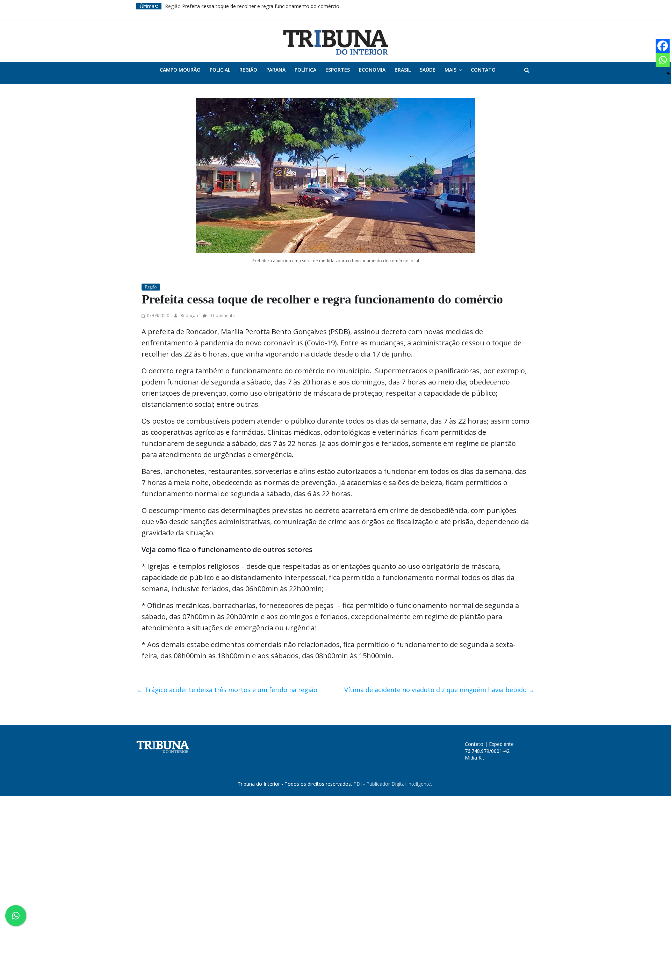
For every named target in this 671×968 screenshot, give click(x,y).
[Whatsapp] (663, 60)
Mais (450, 69)
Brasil (403, 69)
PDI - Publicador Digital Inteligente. (392, 783)
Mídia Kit (474, 757)
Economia (372, 69)
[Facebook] (663, 46)
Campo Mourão (180, 69)
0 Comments (221, 315)
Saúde (427, 69)
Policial (220, 69)
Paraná (276, 69)
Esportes (337, 69)
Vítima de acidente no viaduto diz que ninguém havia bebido (439, 689)
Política (305, 69)
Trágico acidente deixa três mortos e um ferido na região (226, 689)
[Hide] (668, 73)
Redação (190, 315)
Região (173, 6)
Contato (483, 69)
